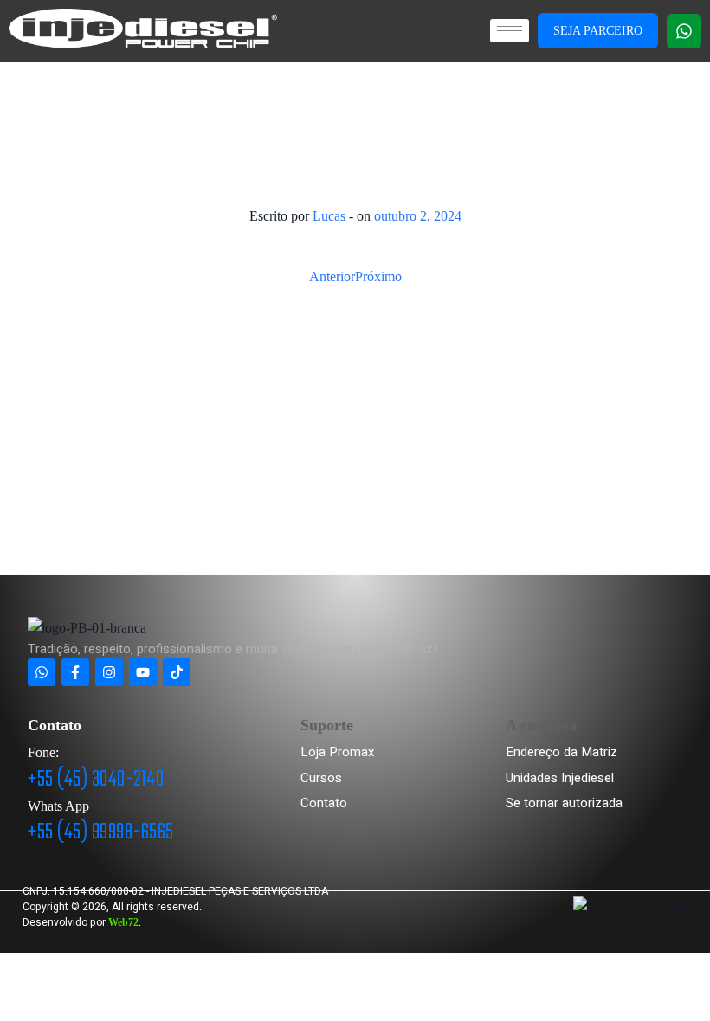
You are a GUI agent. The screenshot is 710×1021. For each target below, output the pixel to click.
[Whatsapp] (684, 31)
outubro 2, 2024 (418, 216)
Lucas (329, 216)
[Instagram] (109, 672)
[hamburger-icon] (509, 30)
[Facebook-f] (75, 672)
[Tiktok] (176, 672)
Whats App (58, 806)
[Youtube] (143, 672)
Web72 (123, 922)
